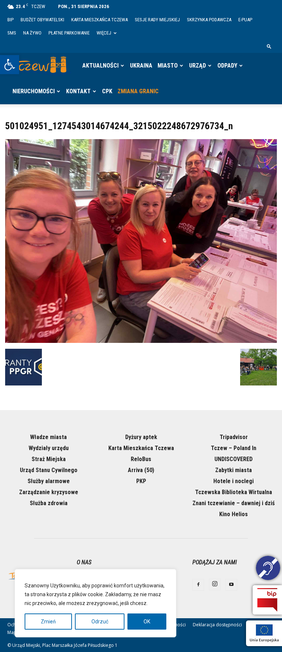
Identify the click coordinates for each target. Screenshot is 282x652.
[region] (95, 603)
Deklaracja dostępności (217, 625)
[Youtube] (231, 585)
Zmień (48, 621)
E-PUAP (245, 19)
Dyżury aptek (141, 437)
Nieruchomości (33, 91)
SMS (11, 33)
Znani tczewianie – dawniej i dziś (233, 503)
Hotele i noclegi (233, 481)
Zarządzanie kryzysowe (48, 492)
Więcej (104, 33)
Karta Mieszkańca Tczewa (99, 19)
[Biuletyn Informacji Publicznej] (267, 600)
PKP (141, 481)
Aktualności (100, 65)
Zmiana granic (138, 91)
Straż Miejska (49, 459)
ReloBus (141, 459)
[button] (9, 64)
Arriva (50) (141, 470)
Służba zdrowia (49, 503)
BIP (10, 19)
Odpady (227, 65)
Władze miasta (48, 437)
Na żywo (32, 33)
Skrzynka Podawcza (209, 19)
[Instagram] (215, 584)
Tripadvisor (234, 437)
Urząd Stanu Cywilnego (48, 470)
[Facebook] (198, 585)
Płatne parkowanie (69, 33)
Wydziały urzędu (49, 448)
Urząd (197, 65)
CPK (107, 91)
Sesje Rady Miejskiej (157, 19)
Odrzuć (99, 621)
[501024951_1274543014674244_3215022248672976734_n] (141, 341)
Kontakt (78, 91)
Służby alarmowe (49, 481)
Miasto (168, 65)
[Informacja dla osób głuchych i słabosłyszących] (268, 569)
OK (147, 621)
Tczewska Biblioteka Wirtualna (233, 492)
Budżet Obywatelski (42, 19)
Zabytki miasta (233, 470)
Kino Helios (233, 514)
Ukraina (141, 65)
